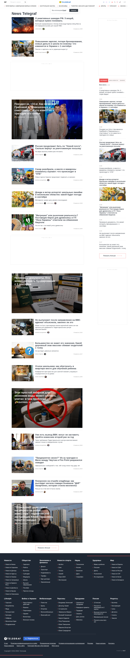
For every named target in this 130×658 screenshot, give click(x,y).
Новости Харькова (11, 567)
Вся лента (102, 85)
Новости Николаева (12, 594)
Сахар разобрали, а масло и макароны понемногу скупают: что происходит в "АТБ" (55, 171)
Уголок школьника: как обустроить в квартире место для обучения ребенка (55, 367)
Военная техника (28, 620)
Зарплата (26, 564)
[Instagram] (117, 2)
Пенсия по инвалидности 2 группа (99, 607)
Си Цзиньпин (63, 609)
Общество (26, 560)
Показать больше (44, 548)
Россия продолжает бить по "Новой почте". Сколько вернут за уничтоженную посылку (58, 147)
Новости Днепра (10, 570)
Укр (125, 2)
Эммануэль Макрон (65, 612)
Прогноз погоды (28, 591)
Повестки (44, 602)
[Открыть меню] (5, 2)
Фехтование (63, 580)
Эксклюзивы (63, 6)
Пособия (26, 588)
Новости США (116, 567)
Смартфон (79, 577)
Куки (64, 10)
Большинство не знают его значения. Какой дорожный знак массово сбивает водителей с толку (58, 345)
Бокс (60, 567)
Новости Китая (116, 577)
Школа (25, 580)
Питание (97, 567)
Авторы (103, 6)
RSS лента (55, 646)
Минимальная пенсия (101, 617)
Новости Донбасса (11, 588)
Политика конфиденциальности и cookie (24, 643)
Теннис (61, 570)
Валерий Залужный (65, 615)
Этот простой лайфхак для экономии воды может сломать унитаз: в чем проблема (35, 395)
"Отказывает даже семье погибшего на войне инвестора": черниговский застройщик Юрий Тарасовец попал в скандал (34, 513)
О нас (6, 643)
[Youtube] (112, 2)
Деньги (43, 566)
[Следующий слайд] (127, 6)
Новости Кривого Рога (11, 583)
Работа (25, 567)
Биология (79, 570)
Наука (77, 560)
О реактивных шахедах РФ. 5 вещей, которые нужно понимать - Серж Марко (112, 92)
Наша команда (9, 646)
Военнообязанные (47, 612)
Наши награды (101, 643)
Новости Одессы (11, 574)
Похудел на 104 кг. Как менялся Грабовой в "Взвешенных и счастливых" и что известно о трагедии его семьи (35, 108)
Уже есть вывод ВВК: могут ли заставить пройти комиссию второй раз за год (57, 436)
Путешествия (9, 612)
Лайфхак (8, 618)
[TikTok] (120, 2)
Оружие (25, 613)
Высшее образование (27, 583)
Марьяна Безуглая (65, 627)
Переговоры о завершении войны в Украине (21, 6)
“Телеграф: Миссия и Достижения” (83, 6)
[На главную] (65, 2)
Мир (112, 560)
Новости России (117, 570)
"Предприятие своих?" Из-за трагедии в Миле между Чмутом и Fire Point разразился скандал (58, 460)
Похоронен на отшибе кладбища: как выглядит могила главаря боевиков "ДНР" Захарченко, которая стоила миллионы (57, 483)
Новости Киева (10, 564)
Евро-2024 (62, 577)
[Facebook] (103, 2)
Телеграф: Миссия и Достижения (38, 646)
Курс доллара (45, 579)
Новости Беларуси (118, 580)
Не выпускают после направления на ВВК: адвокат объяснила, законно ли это (57, 321)
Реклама (90, 643)
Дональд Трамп (64, 606)
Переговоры (27, 610)
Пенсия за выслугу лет (100, 621)
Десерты (114, 612)
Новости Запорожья (12, 580)
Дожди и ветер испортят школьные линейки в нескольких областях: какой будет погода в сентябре (58, 194)
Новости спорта (64, 560)
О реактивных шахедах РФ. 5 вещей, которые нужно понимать (54, 19)
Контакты (111, 643)
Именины (79, 620)
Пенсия (96, 599)
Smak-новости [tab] (113, 80)
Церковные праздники (80, 603)
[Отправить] (25, 2)
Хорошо (73, 10)
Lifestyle (7, 599)
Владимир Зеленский (66, 602)
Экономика (124, 6)
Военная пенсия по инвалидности (100, 613)
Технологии (80, 564)
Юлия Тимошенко (64, 624)
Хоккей (61, 574)
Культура (8, 615)
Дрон (78, 574)
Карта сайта (21, 646)
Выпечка (114, 602)
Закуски (114, 618)
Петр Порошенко (64, 621)
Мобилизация (45, 599)
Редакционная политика (48, 643)
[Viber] (106, 2)
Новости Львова (10, 577)
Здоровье (97, 560)
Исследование (99, 577)
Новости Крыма (10, 591)
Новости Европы (117, 564)
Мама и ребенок (99, 564)
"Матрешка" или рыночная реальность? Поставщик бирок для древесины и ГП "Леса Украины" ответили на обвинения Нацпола (56, 219)
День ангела (80, 616)
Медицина (26, 577)
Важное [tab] (122, 80)
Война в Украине (29, 599)
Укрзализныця (45, 582)
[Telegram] (109, 2)
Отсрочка (44, 609)
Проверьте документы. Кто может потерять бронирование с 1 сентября (35, 281)
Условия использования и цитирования (72, 643)
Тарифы (43, 576)
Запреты (79, 613)
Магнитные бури (10, 621)
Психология (98, 574)
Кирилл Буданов (64, 618)
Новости (7, 560)
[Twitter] (115, 2)
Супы (113, 609)
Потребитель (9, 606)
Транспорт (44, 569)
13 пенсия (97, 602)
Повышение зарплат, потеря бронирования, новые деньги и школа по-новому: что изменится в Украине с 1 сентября (58, 43)
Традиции (79, 610)
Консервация (116, 606)
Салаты (114, 615)
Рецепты (114, 599)
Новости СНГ (116, 574)
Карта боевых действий (27, 603)
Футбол (61, 564)
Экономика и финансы (45, 561)
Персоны (61, 599)
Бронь (43, 606)
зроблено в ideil (121, 650)
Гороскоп (113, 6)
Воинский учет (45, 615)
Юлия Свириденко (65, 630)
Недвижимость (46, 573)
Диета (96, 570)
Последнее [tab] (103, 80)
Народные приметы (82, 607)
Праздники (79, 599)
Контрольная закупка (47, 6)
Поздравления (10, 624)
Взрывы (25, 607)
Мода (7, 609)
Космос (78, 567)
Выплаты (26, 570)
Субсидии (26, 574)
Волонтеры (27, 616)
